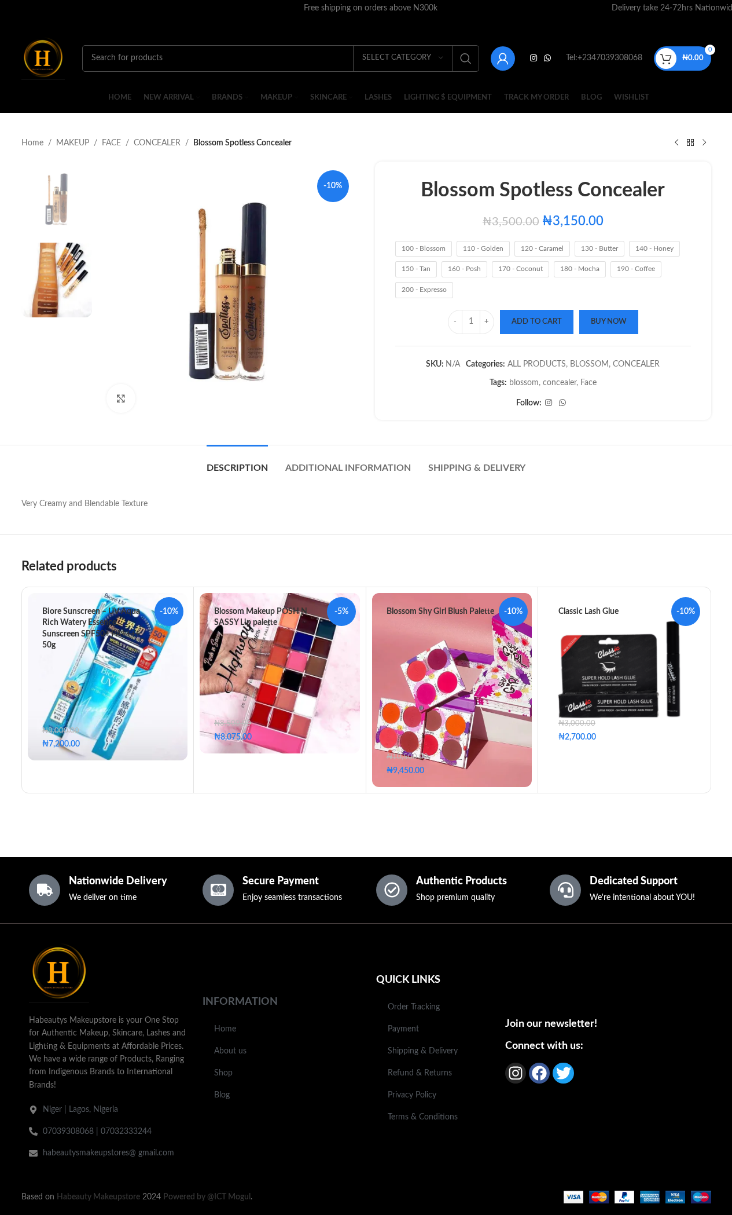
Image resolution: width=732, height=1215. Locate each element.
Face (588, 383)
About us (230, 1051)
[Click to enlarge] (120, 398)
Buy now (609, 321)
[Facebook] (539, 1073)
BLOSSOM (589, 364)
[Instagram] (515, 1073)
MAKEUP (72, 143)
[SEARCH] (466, 58)
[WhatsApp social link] (547, 58)
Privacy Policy (412, 1095)
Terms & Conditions (423, 1117)
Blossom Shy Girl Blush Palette (440, 612)
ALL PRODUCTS (536, 364)
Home (32, 143)
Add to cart (537, 321)
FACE (111, 143)
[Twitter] (563, 1073)
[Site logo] (43, 58)
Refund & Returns (420, 1073)
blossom (524, 383)
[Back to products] (690, 143)
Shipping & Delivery (423, 1051)
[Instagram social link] (533, 58)
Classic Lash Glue (588, 612)
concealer (559, 383)
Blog (222, 1095)
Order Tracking (414, 1007)
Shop (223, 1073)
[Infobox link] (371, 8)
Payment (403, 1029)
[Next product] (704, 143)
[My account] (503, 58)
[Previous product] (676, 143)
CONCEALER (157, 143)
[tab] (237, 462)
